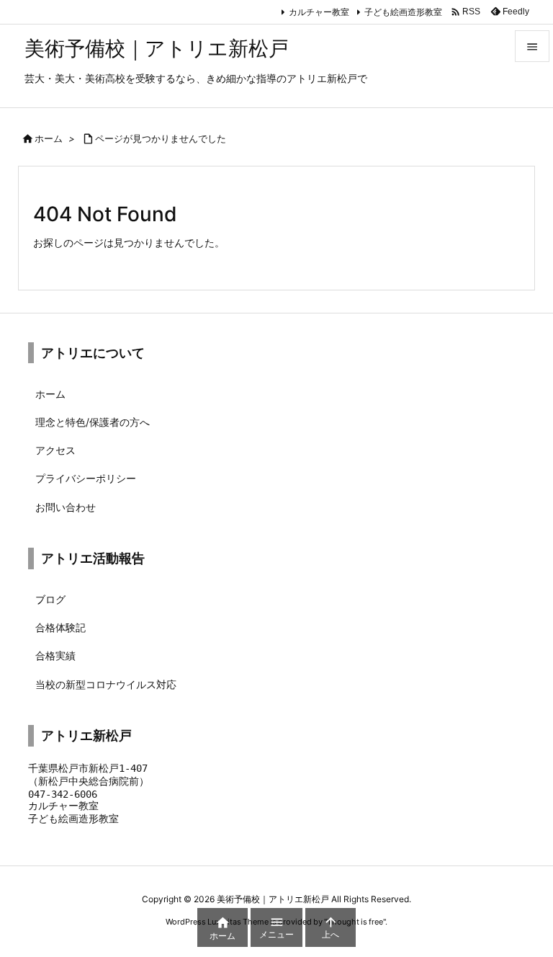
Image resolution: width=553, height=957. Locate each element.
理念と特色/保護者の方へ (92, 422)
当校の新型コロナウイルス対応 (105, 684)
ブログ (50, 599)
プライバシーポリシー (85, 478)
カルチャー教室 (319, 11)
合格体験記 (60, 627)
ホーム (49, 138)
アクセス (55, 450)
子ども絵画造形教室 (403, 11)
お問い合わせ (65, 507)
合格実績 (55, 655)
